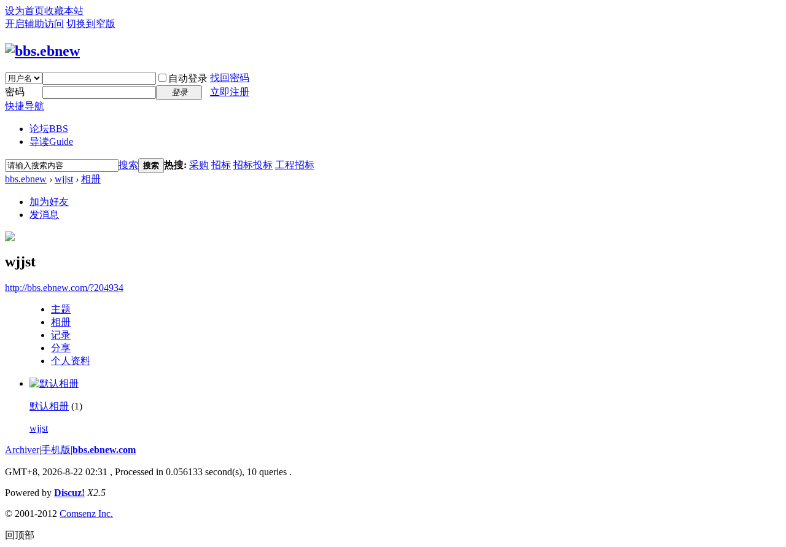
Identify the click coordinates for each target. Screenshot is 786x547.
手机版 (56, 449)
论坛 (48, 128)
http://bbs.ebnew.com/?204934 (64, 287)
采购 (199, 165)
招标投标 (253, 165)
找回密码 (229, 77)
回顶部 (19, 535)
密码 (15, 92)
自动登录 (188, 78)
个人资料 (70, 360)
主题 (61, 309)
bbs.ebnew (26, 179)
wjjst (64, 179)
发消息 (44, 214)
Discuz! (69, 492)
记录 (61, 335)
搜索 (128, 165)
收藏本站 (64, 11)
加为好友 (49, 201)
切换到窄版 (90, 23)
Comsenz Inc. (86, 513)
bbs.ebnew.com (104, 449)
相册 (91, 179)
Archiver (22, 449)
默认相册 (49, 406)
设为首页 (24, 11)
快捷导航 (24, 106)
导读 (51, 141)
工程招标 (294, 165)
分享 (61, 348)
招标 (221, 165)
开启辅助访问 (34, 23)
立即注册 (229, 92)
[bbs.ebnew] (42, 51)
